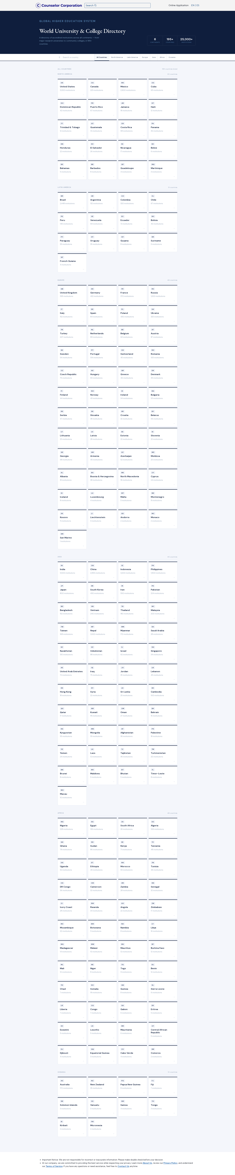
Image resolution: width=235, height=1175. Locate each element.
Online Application (178, 5)
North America (117, 57)
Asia (154, 57)
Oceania (172, 57)
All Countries (102, 57)
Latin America (132, 57)
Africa (162, 57)
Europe (145, 57)
